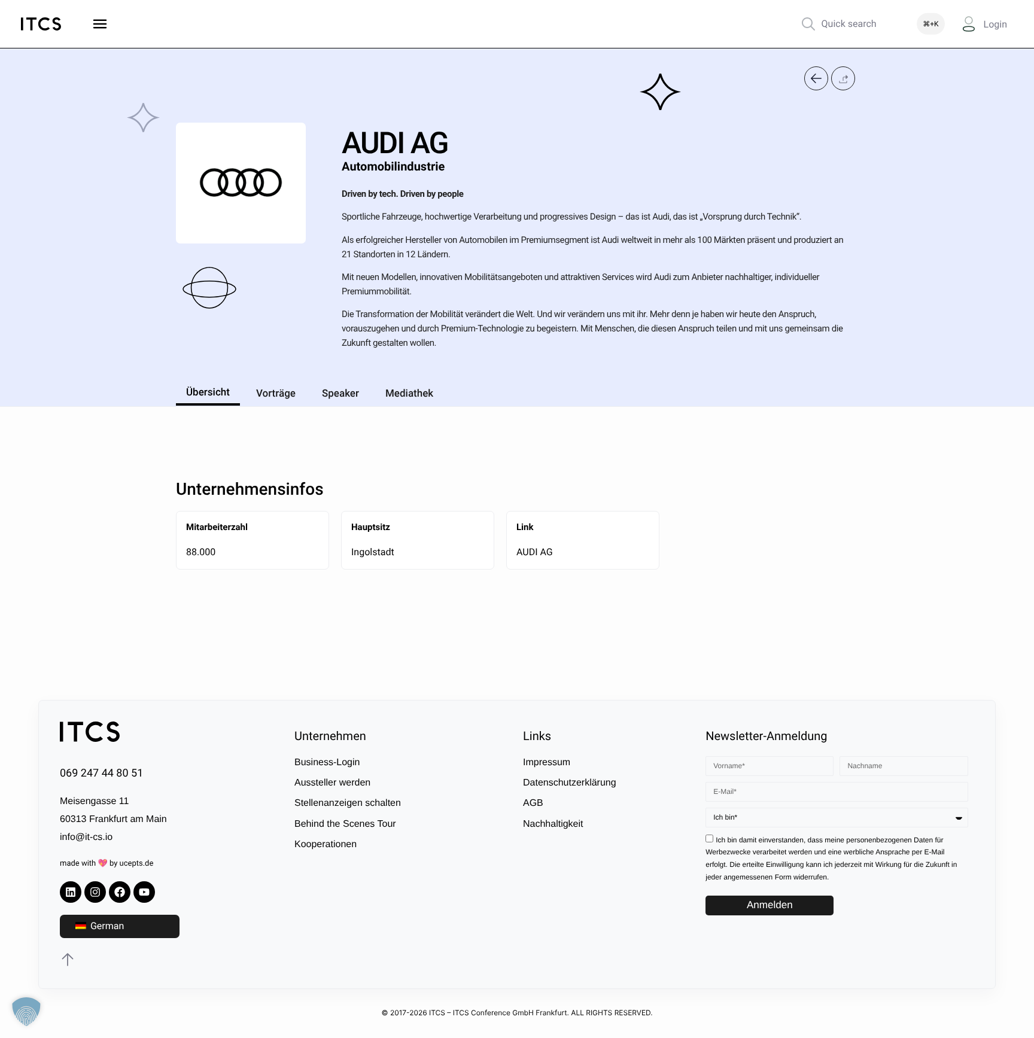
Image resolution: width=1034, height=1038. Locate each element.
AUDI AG (534, 552)
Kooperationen (325, 844)
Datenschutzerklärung (569, 783)
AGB (533, 803)
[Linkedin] (70, 892)
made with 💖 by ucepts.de (106, 863)
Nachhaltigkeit (553, 824)
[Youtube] (144, 892)
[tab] (208, 391)
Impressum (546, 762)
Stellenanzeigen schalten (347, 803)
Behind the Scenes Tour (345, 824)
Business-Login (327, 762)
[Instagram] (95, 892)
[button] (843, 78)
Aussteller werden (332, 783)
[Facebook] (119, 892)
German (106, 926)
